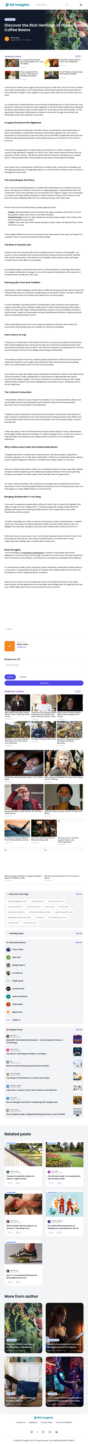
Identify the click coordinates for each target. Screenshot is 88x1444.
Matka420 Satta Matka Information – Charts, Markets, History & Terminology (34, 1041)
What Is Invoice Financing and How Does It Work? (27, 1066)
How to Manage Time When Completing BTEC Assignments (32, 1102)
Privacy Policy (46, 1422)
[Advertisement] (44, 608)
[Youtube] (43, 1432)
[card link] (77, 1039)
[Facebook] (31, 1432)
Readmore (22, 647)
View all (79, 894)
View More (44, 683)
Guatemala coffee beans (33, 553)
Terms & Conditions (64, 1422)
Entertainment (53, 1340)
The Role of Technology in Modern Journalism (26, 1053)
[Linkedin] (56, 1432)
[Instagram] (50, 1432)
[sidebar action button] (80, 4)
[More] (81, 39)
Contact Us (20, 1422)
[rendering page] (18, 5)
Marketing (10, 1394)
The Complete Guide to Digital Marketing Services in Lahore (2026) (35, 1114)
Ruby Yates (15, 37)
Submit (10, 677)
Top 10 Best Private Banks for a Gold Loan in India (27, 1078)
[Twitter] (37, 1432)
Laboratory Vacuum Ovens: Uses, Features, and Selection (31, 1090)
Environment (10, 19)
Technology (52, 1394)
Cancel (23, 677)
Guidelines (33, 1422)
